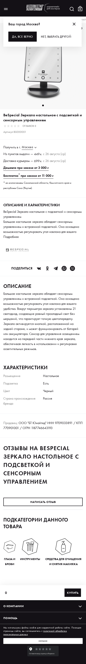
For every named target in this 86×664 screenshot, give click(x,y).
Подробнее (11, 237)
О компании (13, 606)
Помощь (10, 618)
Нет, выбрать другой (56, 36)
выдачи (24, 154)
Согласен (43, 641)
